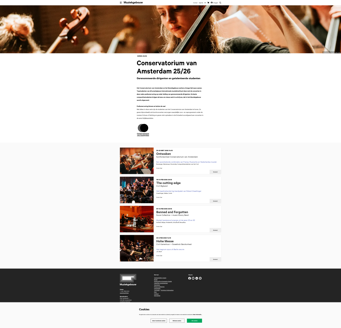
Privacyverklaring (159, 287)
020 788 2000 (125, 291)
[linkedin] (196, 278)
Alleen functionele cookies (158, 321)
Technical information (167, 290)
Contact (195, 3)
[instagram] (200, 278)
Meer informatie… (197, 314)
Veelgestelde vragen (160, 278)
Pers (155, 292)
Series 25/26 (142, 56)
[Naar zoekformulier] (220, 2)
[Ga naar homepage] (133, 2)
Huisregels (157, 288)
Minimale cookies (177, 321)
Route (155, 279)
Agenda (201, 3)
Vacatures (157, 285)
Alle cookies (194, 321)
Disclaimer (157, 295)
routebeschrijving (125, 302)
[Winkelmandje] (208, 2)
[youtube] (193, 278)
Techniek (156, 290)
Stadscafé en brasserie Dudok (163, 281)
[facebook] (189, 278)
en (205, 2)
